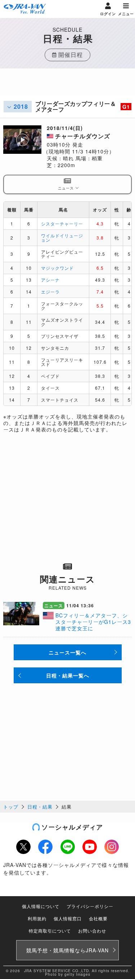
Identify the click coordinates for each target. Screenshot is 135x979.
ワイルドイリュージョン (62, 237)
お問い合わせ (92, 930)
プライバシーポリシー (90, 906)
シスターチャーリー (62, 223)
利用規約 (37, 918)
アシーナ (50, 280)
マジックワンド (57, 268)
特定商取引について (50, 930)
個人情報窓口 (68, 918)
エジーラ (50, 292)
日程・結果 (40, 806)
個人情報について (40, 906)
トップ (10, 806)
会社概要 (98, 918)
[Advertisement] (67, 86)
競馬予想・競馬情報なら (67, 950)
